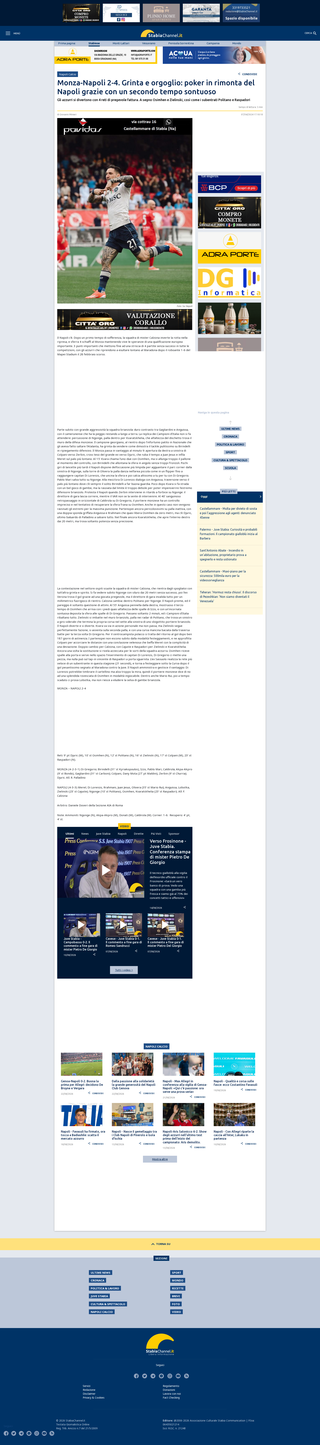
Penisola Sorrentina (181, 43)
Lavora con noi (172, 1393)
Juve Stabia (103, 833)
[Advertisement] (124, 388)
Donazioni (169, 1390)
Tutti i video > (124, 970)
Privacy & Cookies (93, 1397)
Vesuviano (148, 43)
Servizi (86, 1386)
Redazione (89, 1390)
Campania (213, 43)
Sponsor (174, 833)
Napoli (122, 833)
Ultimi (70, 833)
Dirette (139, 833)
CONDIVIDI (247, 74)
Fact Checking (171, 1397)
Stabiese (94, 43)
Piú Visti (156, 833)
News (85, 833)
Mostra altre (160, 1159)
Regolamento (171, 1386)
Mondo (236, 43)
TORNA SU (160, 1244)
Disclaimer (89, 1393)
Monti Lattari (121, 43)
